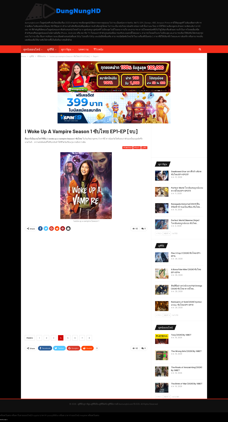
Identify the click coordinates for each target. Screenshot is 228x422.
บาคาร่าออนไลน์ (72, 415)
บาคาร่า (43, 415)
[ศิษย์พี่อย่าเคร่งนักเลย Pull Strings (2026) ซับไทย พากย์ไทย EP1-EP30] (161, 290)
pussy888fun (53, 415)
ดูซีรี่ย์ (50, 49)
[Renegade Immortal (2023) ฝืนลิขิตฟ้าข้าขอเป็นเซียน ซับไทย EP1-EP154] (161, 208)
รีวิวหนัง (98, 49)
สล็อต (14, 415)
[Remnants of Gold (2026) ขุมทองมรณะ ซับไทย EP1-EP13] (161, 306)
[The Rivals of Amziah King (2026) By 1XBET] (161, 371)
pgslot (37, 415)
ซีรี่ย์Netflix (127, 147)
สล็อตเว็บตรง (5, 415)
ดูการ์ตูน (66, 49)
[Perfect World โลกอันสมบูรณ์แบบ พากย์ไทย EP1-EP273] (161, 192)
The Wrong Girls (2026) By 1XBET (186, 351)
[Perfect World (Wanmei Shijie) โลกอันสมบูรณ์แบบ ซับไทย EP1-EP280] (161, 224)
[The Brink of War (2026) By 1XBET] (161, 388)
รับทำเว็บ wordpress (4, 419)
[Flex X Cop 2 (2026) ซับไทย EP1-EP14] (161, 257)
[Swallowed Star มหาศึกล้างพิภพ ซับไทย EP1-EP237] (161, 176)
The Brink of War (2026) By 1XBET (186, 383)
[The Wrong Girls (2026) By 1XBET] (161, 355)
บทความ (83, 49)
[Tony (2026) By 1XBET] (161, 339)
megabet (83, 415)
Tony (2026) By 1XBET (181, 334)
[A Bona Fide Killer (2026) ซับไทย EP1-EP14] (161, 274)
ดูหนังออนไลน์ (31, 49)
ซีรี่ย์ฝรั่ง (137, 147)
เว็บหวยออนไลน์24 (25, 415)
